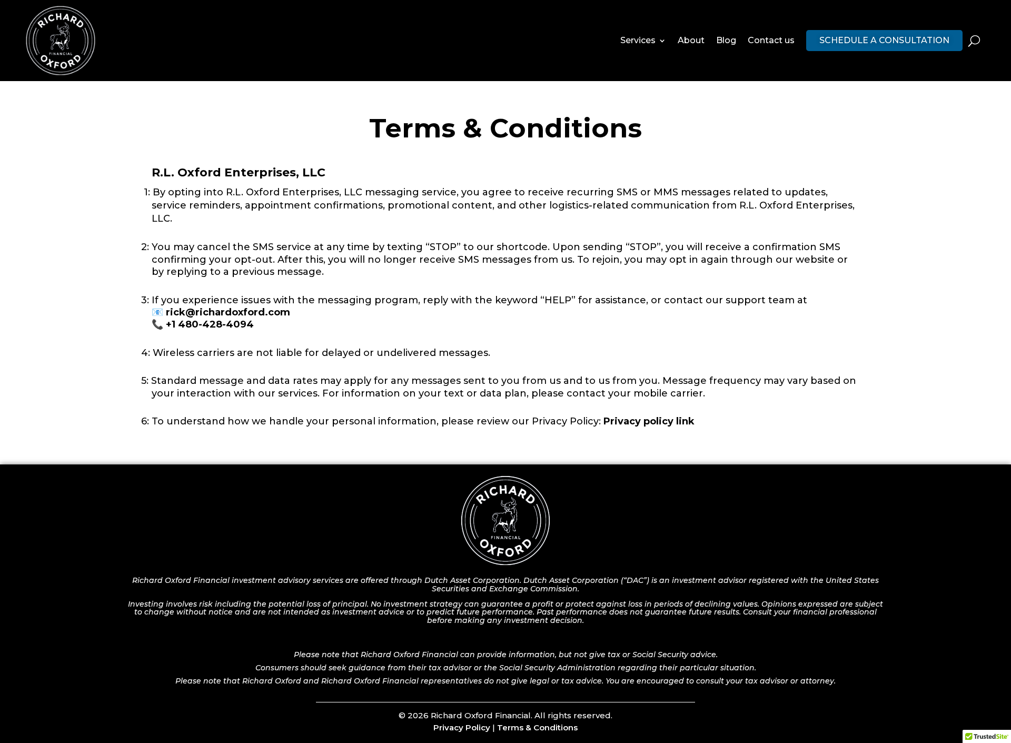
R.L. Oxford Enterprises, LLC (238, 172)
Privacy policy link (649, 421)
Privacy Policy (461, 727)
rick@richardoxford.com (226, 312)
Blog (726, 40)
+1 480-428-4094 (210, 324)
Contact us (771, 40)
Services (638, 40)
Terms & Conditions (537, 727)
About (691, 40)
